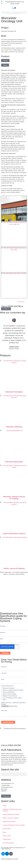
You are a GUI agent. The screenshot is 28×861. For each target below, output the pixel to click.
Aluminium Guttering (14, 427)
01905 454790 (14, 3)
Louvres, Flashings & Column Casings (14, 825)
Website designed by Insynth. (9, 859)
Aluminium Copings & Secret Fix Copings (14, 498)
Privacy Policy (7, 836)
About (4, 805)
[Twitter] (3, 854)
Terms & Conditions (8, 843)
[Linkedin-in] (7, 854)
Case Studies (6, 828)
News (4, 832)
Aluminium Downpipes (14, 392)
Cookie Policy (7, 839)
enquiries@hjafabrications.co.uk (14, 1)
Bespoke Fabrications (9, 821)
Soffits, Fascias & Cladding (14, 568)
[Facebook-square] (11, 854)
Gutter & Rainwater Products (14, 534)
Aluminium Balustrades (14, 462)
